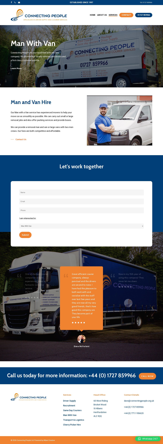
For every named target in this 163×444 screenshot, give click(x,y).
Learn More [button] (16, 68)
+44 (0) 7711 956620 (134, 413)
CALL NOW (147, 376)
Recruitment (69, 405)
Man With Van (69, 415)
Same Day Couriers (72, 410)
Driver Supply (69, 401)
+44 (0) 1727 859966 (134, 407)
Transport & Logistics (73, 420)
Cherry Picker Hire (72, 424)
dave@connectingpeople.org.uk (139, 401)
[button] (18, 139)
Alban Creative (49, 440)
